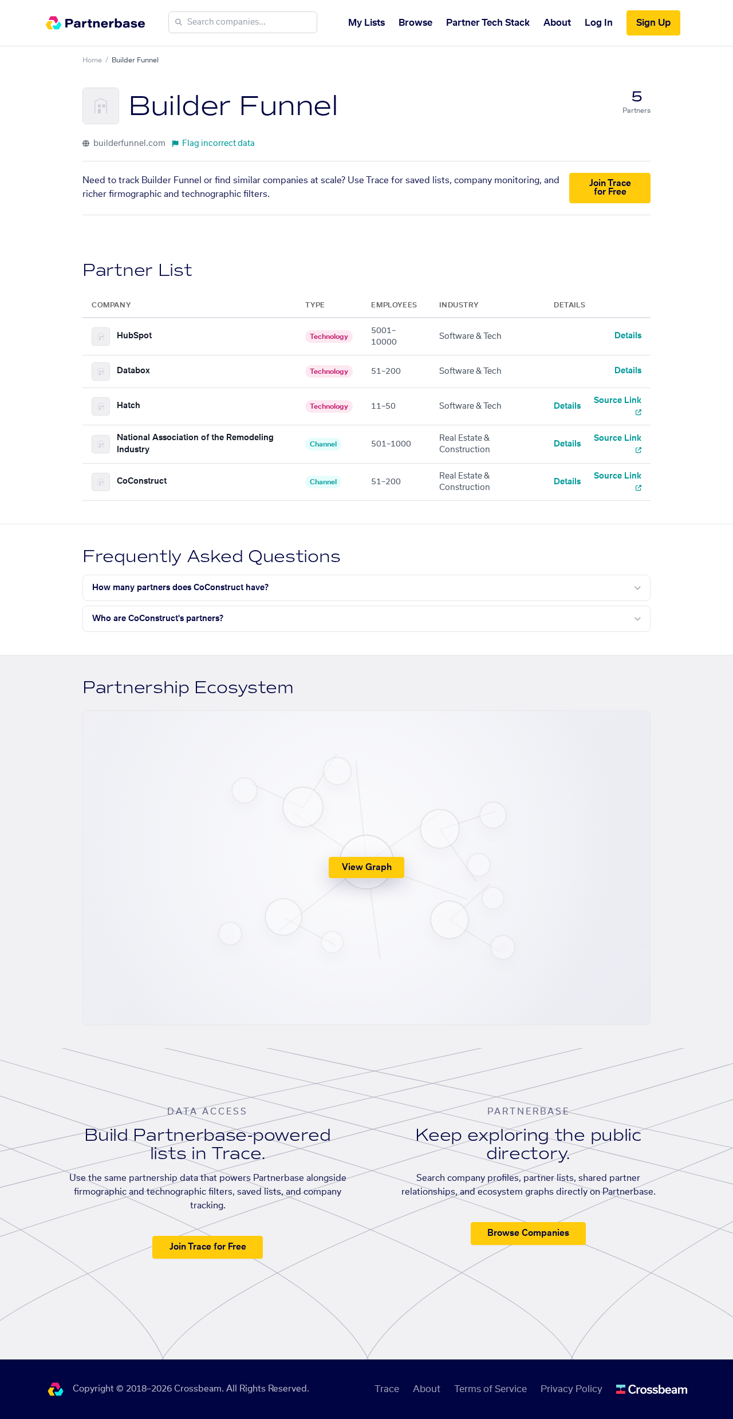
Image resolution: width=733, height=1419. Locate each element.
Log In (599, 22)
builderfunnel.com (128, 144)
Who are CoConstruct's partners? (157, 619)
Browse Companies (528, 1233)
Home (92, 60)
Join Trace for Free (610, 187)
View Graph (367, 867)
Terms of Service (490, 1389)
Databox (133, 371)
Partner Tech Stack (488, 22)
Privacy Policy (571, 1389)
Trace (387, 1389)
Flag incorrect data (218, 144)
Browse (415, 22)
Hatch (128, 406)
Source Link (617, 401)
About (557, 22)
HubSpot (134, 336)
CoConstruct (142, 481)
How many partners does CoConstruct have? (180, 588)
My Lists (366, 22)
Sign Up (653, 22)
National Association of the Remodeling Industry (195, 444)
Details (627, 336)
